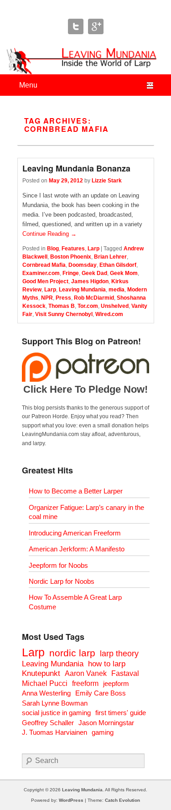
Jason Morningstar (106, 723)
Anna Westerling (46, 693)
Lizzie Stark (107, 180)
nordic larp (72, 653)
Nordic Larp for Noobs (61, 581)
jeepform (116, 683)
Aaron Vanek (86, 673)
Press (63, 298)
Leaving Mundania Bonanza (76, 168)
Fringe (70, 273)
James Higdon (90, 281)
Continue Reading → (49, 233)
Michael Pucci (44, 683)
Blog (53, 248)
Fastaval (125, 673)
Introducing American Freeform (75, 533)
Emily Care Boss (100, 693)
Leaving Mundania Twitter (75, 26)
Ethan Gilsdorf (117, 265)
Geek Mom (124, 273)
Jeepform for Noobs (58, 565)
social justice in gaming (56, 713)
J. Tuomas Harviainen (54, 732)
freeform (85, 683)
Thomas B (61, 306)
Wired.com (109, 314)
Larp (93, 248)
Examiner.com (41, 273)
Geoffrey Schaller (48, 723)
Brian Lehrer (110, 257)
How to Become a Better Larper (76, 491)
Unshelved (115, 306)
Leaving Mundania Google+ (96, 26)
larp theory (119, 653)
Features (73, 248)
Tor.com (88, 306)
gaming (103, 732)
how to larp (106, 663)
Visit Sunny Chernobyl (64, 314)
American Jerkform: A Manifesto (76, 549)
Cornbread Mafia (44, 265)
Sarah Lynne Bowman (55, 703)
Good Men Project (45, 281)
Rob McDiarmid (94, 298)
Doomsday (82, 265)
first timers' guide (120, 713)
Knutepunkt (41, 673)
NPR (47, 298)
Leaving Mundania (82, 289)
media (116, 289)
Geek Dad (94, 273)
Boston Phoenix (70, 257)
